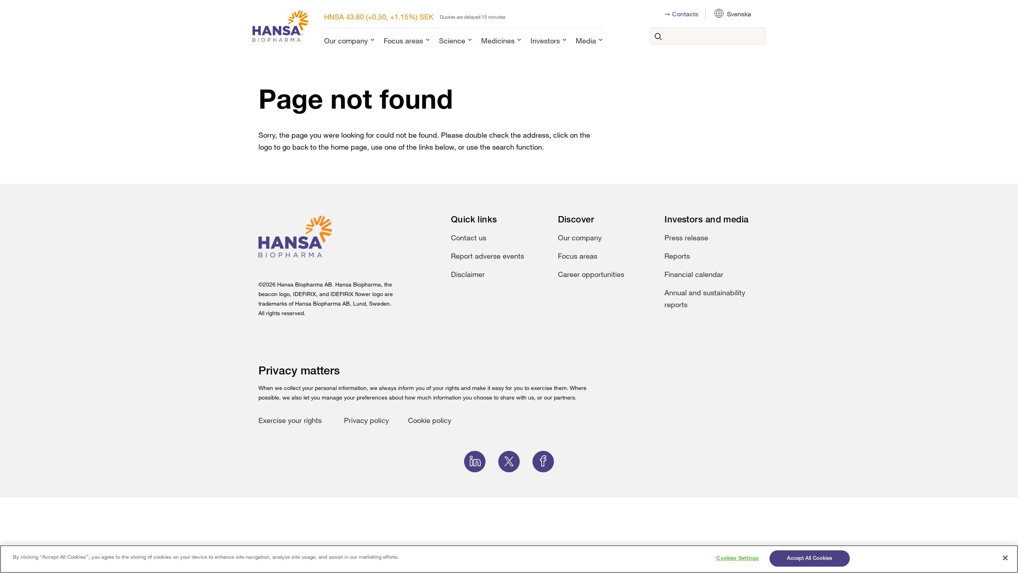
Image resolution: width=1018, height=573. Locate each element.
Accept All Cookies (809, 558)
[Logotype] (280, 27)
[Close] (1005, 558)
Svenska (739, 14)
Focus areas (403, 40)
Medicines (498, 40)
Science (452, 40)
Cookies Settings (737, 558)
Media (586, 40)
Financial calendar (693, 274)
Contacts (685, 14)
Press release (686, 237)
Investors (545, 40)
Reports (677, 255)
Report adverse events (487, 255)
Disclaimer (468, 274)
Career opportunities (591, 274)
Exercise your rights (290, 420)
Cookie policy (429, 420)
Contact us (468, 237)
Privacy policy (366, 420)
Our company (346, 40)
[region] (509, 559)
